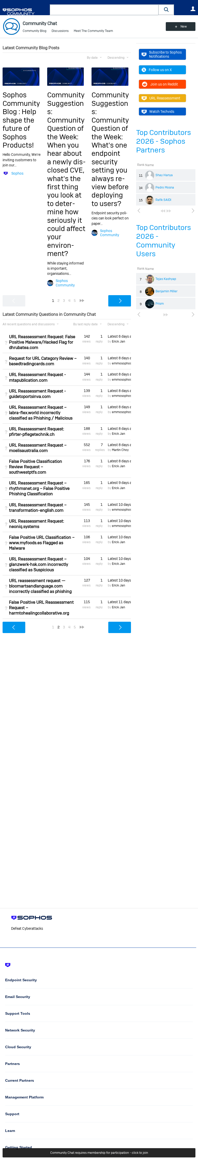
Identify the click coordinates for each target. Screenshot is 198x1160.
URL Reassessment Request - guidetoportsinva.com (37, 393)
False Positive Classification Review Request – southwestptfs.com (35, 467)
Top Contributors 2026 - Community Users (163, 241)
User (192, 8)
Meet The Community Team (93, 31)
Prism (159, 304)
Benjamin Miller (166, 291)
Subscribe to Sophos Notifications (165, 54)
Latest (119, 336)
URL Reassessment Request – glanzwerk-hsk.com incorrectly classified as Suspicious (38, 564)
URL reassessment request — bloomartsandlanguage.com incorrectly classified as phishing (40, 586)
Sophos (17, 173)
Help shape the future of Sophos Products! (19, 128)
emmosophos (121, 363)
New (183, 26)
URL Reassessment (164, 98)
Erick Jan (118, 341)
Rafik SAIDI (163, 200)
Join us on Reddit (164, 84)
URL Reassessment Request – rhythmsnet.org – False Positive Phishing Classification (39, 488)
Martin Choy (120, 450)
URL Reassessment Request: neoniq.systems (36, 523)
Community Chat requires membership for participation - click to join (99, 1153)
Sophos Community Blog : (21, 103)
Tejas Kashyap (165, 279)
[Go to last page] (168, 211)
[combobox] (104, 10)
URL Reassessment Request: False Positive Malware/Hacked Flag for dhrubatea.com (42, 342)
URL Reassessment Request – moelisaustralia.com (38, 447)
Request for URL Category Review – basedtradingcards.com (43, 361)
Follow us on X (160, 69)
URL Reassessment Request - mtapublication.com (37, 377)
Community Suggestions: (66, 103)
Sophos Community (65, 282)
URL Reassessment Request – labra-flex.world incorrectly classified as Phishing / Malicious (40, 413)
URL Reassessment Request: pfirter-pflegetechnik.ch (36, 431)
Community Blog (34, 31)
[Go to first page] (163, 211)
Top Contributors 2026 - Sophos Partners (163, 141)
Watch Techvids (161, 111)
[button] (166, 9)
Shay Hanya (164, 175)
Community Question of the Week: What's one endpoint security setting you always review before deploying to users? (110, 162)
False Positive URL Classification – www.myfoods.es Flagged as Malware (42, 543)
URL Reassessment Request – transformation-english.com (38, 507)
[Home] (25, 11)
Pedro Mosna (164, 187)
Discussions (60, 31)
